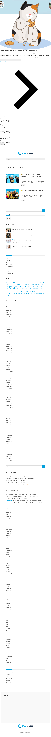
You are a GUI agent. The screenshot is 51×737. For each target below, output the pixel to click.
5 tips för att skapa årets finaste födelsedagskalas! (22, 240)
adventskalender (26, 283)
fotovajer (26, 288)
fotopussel (22, 288)
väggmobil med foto (11, 295)
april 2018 (8, 399)
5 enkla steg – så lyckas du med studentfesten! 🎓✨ (22, 229)
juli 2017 (7, 418)
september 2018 (9, 390)
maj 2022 (8, 321)
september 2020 (9, 352)
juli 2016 (7, 443)
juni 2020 (8, 359)
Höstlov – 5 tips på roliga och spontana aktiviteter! (22, 246)
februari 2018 (8, 403)
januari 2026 (8, 310)
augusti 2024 (8, 316)
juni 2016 (8, 445)
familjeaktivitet (23, 286)
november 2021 (9, 329)
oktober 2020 (8, 350)
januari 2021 (8, 346)
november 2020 (9, 348)
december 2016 (9, 433)
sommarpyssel (15, 293)
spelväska (20, 293)
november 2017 (9, 409)
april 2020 (8, 363)
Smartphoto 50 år (10, 174)
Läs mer (22, 185)
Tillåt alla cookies (4, 60)
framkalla (35, 288)
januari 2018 (8, 405)
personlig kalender (18, 291)
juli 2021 (7, 335)
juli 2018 (7, 392)
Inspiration (13, 228)
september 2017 (9, 414)
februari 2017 (8, 428)
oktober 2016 (8, 437)
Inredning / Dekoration (10, 262)
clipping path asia (9, 502)
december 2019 (9, 369)
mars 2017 (8, 426)
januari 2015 (8, 460)
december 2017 (9, 407)
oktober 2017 (8, 412)
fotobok (32, 286)
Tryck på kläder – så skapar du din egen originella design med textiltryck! (27, 500)
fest (29, 286)
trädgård (37, 293)
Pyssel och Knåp (9, 269)
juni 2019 (8, 378)
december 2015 (9, 452)
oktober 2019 (8, 373)
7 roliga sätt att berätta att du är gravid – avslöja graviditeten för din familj (26, 235)
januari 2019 (8, 386)
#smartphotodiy (18, 283)
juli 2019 (7, 376)
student (24, 293)
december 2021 (9, 327)
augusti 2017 (8, 416)
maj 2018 (8, 397)
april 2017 (8, 424)
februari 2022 (8, 323)
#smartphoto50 (10, 283)
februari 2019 (8, 384)
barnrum (21, 284)
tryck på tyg (34, 293)
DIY (7, 286)
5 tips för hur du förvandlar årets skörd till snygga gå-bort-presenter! (23, 494)
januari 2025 (8, 314)
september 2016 (9, 439)
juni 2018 (8, 395)
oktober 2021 (8, 331)
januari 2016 (8, 450)
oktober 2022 (8, 318)
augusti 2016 (8, 441)
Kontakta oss (25, 729)
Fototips (7, 260)
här (38, 57)
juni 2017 (8, 420)
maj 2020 (8, 361)
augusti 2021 (8, 333)
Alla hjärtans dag (11, 284)
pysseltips (41, 292)
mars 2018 (8, 401)
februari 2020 (8, 367)
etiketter (17, 286)
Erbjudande (8, 258)
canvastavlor (34, 284)
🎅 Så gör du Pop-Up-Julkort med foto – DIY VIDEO (18, 498)
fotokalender (14, 288)
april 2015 (8, 458)
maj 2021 (8, 340)
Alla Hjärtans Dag (10, 266)
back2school (17, 284)
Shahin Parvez (9, 500)
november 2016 (9, 435)
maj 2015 (8, 456)
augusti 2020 (8, 354)
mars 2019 (8, 382)
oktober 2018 (8, 388)
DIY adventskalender (11, 286)
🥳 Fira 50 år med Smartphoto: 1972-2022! (32, 190)
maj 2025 (8, 312)
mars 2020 (8, 365)
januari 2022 (8, 325)
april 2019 (8, 380)
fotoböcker (39, 286)
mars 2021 (8, 344)
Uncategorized (9, 273)
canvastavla (26, 284)
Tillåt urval (2, 144)
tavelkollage (29, 293)
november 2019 (9, 371)
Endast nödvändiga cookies (14, 60)
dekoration (40, 284)
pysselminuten (32, 291)
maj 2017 (8, 422)
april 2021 (8, 342)
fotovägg (30, 288)
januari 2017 (8, 431)
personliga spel (9, 291)
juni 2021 (8, 337)
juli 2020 (7, 356)
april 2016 (8, 447)
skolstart (8, 293)
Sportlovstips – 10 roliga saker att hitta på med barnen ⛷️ (17, 484)
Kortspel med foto (24, 290)
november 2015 (9, 454)
